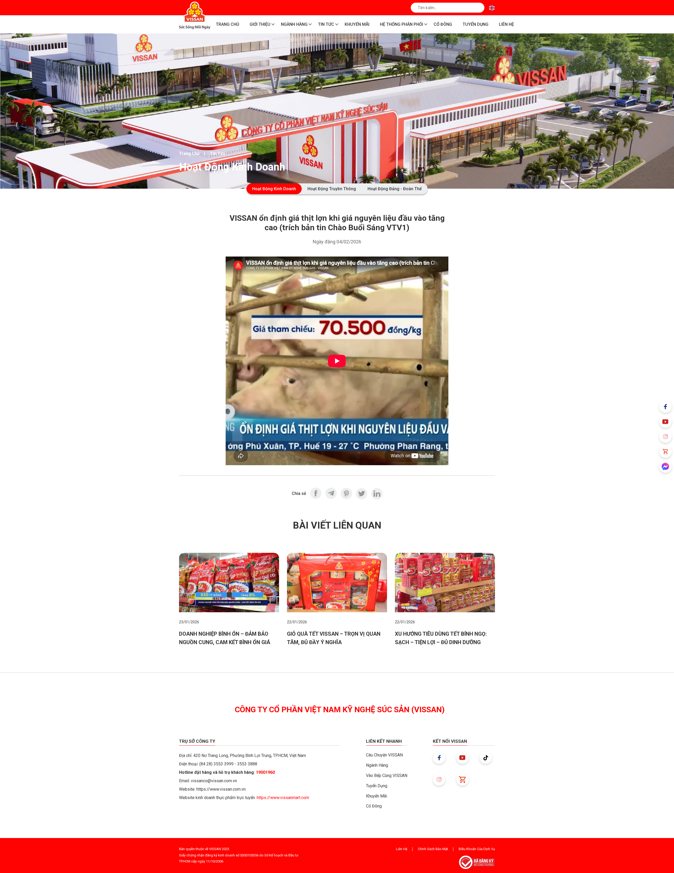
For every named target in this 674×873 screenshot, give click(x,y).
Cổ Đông (374, 806)
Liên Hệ (401, 849)
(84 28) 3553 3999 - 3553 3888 (228, 763)
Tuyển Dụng (376, 785)
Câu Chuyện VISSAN (384, 754)
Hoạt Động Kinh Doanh (274, 188)
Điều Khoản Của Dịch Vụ (477, 849)
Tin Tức (217, 153)
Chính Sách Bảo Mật (433, 849)
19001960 (265, 772)
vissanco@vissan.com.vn (214, 780)
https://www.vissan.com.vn (221, 789)
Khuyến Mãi (376, 796)
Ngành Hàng (377, 765)
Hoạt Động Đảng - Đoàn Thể (395, 188)
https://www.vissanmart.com (283, 797)
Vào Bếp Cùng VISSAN (386, 775)
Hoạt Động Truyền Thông (332, 188)
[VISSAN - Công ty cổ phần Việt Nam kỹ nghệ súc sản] (194, 15)
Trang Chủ (189, 153)
